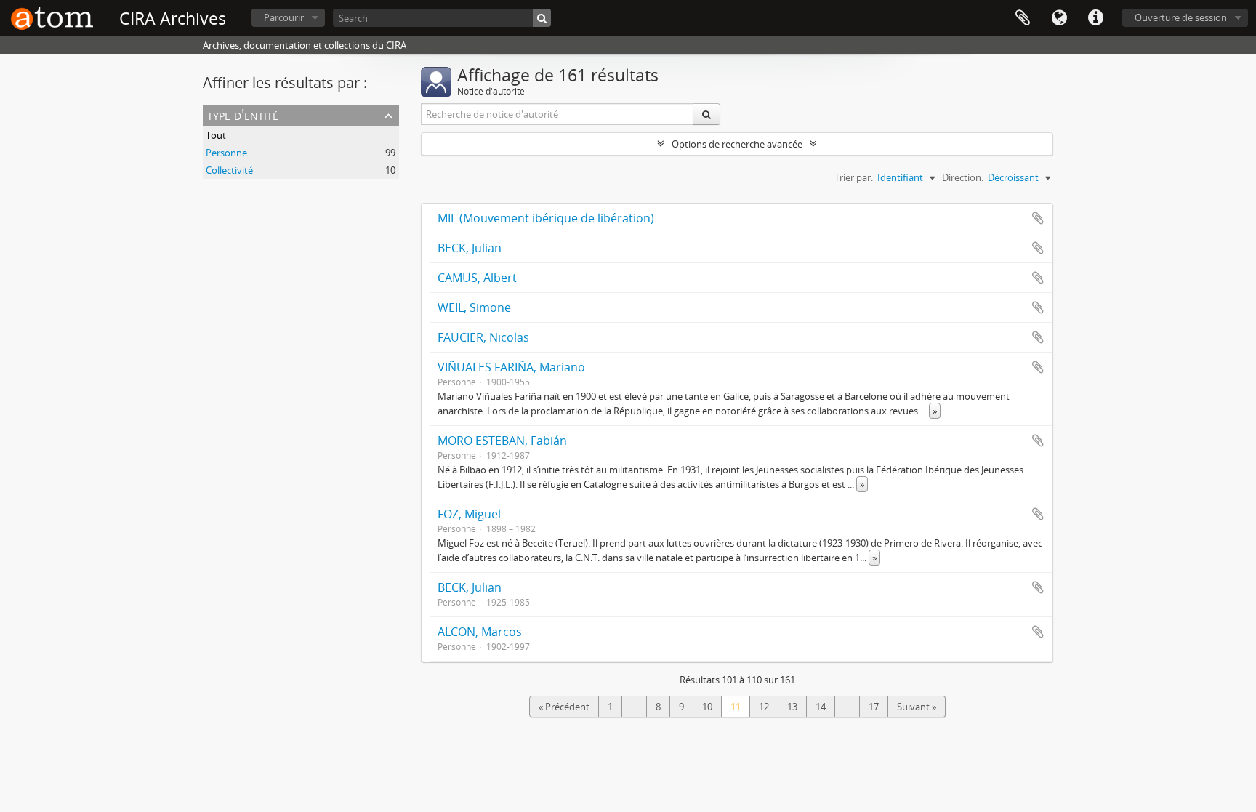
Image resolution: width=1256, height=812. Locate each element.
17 (874, 706)
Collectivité (229, 170)
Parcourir (284, 17)
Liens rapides (1095, 18)
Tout (216, 135)
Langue (1059, 18)
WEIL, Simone (474, 307)
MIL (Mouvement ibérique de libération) (546, 218)
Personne (226, 152)
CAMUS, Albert (477, 278)
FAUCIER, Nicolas (483, 337)
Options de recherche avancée (737, 143)
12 (764, 706)
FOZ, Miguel (469, 514)
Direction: (962, 177)
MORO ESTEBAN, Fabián (502, 441)
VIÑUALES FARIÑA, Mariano (511, 367)
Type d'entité (242, 114)
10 (707, 706)
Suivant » (916, 706)
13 (792, 706)
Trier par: (853, 177)
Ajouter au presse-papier (1038, 218)
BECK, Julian (470, 248)
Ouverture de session (1181, 17)
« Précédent (564, 706)
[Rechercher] (542, 18)
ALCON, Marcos (480, 632)
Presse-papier (1023, 18)
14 (821, 706)
